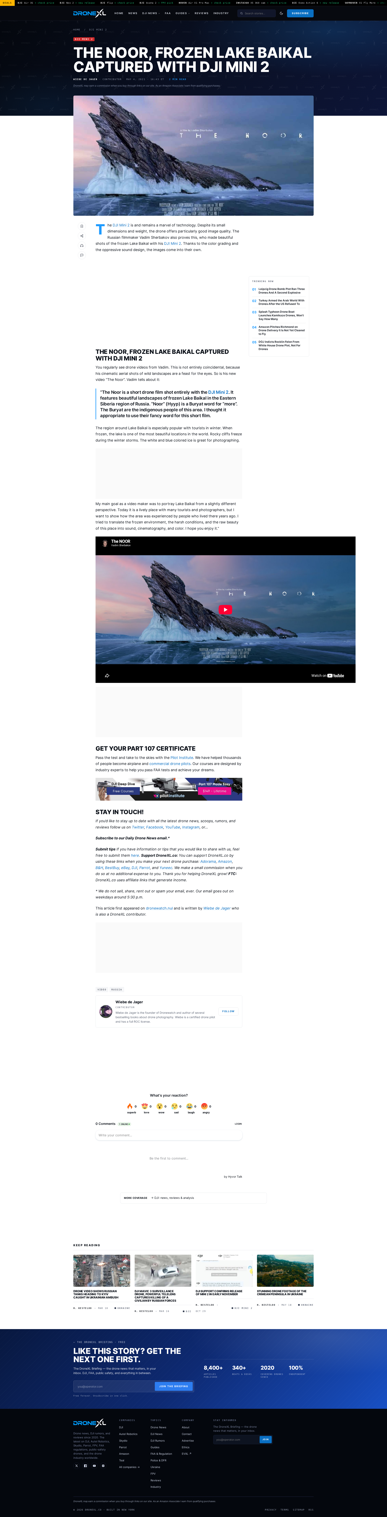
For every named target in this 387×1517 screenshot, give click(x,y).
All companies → (129, 1467)
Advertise (188, 1440)
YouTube (172, 827)
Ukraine (155, 1467)
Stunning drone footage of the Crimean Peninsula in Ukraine (282, 1292)
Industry (221, 13)
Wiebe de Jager (217, 908)
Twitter (138, 827)
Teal (121, 1460)
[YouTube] (94, 1466)
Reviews (202, 13)
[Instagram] (103, 1466)
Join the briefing (173, 1386)
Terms (285, 1510)
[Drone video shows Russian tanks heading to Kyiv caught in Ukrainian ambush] (101, 1271)
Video (102, 989)
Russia (116, 989)
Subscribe (300, 13)
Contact (187, 1434)
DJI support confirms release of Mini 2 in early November (219, 1292)
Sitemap (299, 1510)
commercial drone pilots (169, 764)
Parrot (144, 868)
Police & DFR (158, 1460)
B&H (99, 868)
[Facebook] (85, 1466)
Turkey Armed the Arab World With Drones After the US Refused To (281, 302)
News (132, 13)
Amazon (225, 861)
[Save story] (82, 226)
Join (265, 1439)
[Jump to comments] (82, 255)
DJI (134, 868)
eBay (125, 868)
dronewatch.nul (159, 908)
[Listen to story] (82, 246)
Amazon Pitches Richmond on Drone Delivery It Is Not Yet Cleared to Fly (282, 330)
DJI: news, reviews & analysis (174, 1198)
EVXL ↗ (186, 1453)
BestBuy (112, 868)
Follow (228, 1011)
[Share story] (82, 236)
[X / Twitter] (76, 1466)
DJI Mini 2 (98, 29)
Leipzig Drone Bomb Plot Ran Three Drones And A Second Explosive (282, 290)
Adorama (208, 861)
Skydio (123, 1440)
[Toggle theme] (281, 13)
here (135, 855)
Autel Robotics (128, 1434)
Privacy (271, 1510)
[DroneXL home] (89, 13)
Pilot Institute (182, 757)
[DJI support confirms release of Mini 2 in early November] (224, 1271)
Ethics (185, 1447)
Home (119, 13)
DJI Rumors (158, 1440)
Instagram (191, 827)
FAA (168, 13)
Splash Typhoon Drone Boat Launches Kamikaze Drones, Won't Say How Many (281, 315)
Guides (181, 13)
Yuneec (165, 868)
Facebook (154, 827)
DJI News (149, 13)
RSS (311, 1510)
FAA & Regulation (161, 1453)
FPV (153, 1473)
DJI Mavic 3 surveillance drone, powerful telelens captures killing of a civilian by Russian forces (155, 1295)
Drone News (158, 1427)
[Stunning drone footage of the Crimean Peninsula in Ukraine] (285, 1271)
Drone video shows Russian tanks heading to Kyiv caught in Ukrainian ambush (95, 1294)
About (185, 1427)
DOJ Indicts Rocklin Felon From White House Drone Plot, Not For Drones (279, 345)
